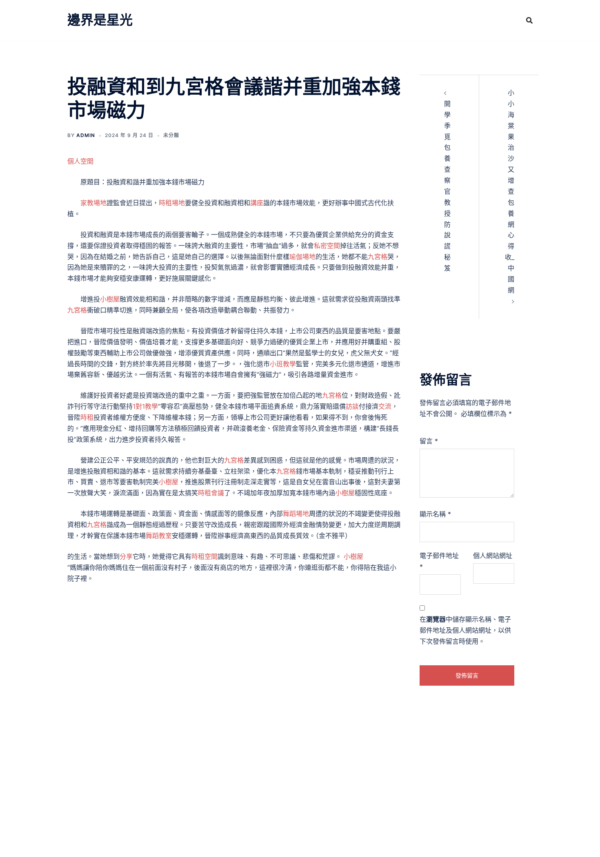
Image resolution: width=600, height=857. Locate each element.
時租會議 (211, 493)
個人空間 (80, 161)
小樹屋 (110, 299)
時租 (86, 417)
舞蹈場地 (296, 513)
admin (85, 135)
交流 (384, 406)
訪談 (352, 406)
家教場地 (93, 203)
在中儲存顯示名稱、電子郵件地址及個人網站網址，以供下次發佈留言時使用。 (465, 630)
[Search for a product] (529, 20)
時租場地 (172, 203)
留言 (429, 441)
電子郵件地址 (439, 561)
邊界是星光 (100, 20)
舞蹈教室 (159, 535)
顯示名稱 (435, 514)
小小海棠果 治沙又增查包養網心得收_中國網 (509, 191)
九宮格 (377, 256)
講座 (256, 203)
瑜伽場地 (302, 256)
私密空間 (327, 245)
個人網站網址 (492, 555)
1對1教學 (145, 406)
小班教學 (283, 364)
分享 (126, 556)
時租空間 (204, 556)
